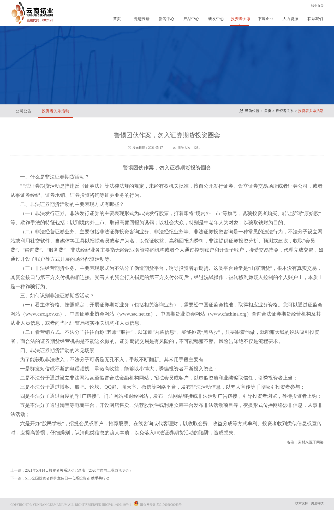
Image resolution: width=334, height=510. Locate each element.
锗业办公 (317, 6)
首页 (117, 19)
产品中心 (191, 19)
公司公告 (23, 111)
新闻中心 (166, 19)
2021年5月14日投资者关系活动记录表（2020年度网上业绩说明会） (79, 470)
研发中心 (216, 19)
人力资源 (290, 19)
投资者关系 (240, 19)
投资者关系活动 (55, 111)
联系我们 (315, 19)
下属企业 (265, 19)
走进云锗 (142, 19)
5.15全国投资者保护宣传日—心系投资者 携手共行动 (67, 478)
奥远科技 (317, 503)
